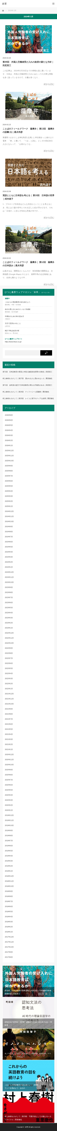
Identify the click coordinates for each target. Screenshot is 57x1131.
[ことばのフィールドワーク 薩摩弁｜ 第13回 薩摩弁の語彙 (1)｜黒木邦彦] (28, 106)
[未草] (24, 4)
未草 (26, 1127)
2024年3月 (9, 557)
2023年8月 (9, 592)
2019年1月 (9, 871)
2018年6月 (9, 906)
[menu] (53, 3)
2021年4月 (9, 734)
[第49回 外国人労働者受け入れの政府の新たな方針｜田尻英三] (28, 39)
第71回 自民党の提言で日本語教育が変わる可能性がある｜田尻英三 (27, 385)
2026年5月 (9, 425)
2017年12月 (9, 937)
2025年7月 (9, 476)
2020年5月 (9, 790)
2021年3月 (9, 739)
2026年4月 (9, 430)
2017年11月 (9, 942)
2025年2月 (9, 501)
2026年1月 (9, 445)
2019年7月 (9, 841)
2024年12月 (9, 511)
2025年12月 (9, 451)
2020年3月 (9, 800)
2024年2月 (9, 562)
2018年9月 (9, 891)
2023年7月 (9, 597)
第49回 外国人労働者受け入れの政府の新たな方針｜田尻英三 (28, 64)
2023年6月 (9, 602)
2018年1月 (9, 932)
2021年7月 (9, 719)
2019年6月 (9, 846)
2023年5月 (9, 608)
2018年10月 (9, 886)
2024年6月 (9, 542)
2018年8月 (9, 896)
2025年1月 (9, 506)
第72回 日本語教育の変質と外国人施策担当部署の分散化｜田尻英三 (27, 372)
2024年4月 (9, 552)
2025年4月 (9, 491)
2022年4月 (9, 673)
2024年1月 (9, 567)
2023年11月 (9, 577)
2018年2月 (9, 927)
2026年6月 (9, 420)
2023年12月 (9, 572)
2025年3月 (9, 496)
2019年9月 (9, 830)
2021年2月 (9, 744)
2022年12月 (9, 633)
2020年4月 (9, 795)
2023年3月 (9, 618)
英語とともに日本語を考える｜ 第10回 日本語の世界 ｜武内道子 (28, 197)
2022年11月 (9, 638)
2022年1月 (9, 689)
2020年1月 (9, 810)
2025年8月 (9, 471)
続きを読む (49, 84)
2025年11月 (9, 456)
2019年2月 (9, 866)
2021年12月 (9, 694)
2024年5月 (9, 547)
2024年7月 (9, 537)
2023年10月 (9, 582)
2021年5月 (9, 729)
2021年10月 (9, 704)
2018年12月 (9, 876)
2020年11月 (9, 760)
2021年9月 (9, 709)
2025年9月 (9, 466)
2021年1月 (9, 749)
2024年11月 (9, 516)
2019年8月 (9, 836)
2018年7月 (9, 901)
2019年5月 (9, 851)
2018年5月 (9, 912)
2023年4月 (9, 613)
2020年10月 (9, 765)
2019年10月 (9, 825)
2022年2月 (9, 684)
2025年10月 (9, 461)
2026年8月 (9, 415)
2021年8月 (9, 714)
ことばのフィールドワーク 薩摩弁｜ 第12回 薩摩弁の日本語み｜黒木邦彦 (28, 264)
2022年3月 (9, 678)
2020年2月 (9, 805)
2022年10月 (9, 643)
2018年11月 (9, 881)
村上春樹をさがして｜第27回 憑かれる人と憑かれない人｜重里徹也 (27, 378)
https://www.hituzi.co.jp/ (13, 342)
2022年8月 (9, 653)
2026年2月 (9, 440)
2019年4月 (9, 856)
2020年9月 (9, 770)
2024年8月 (9, 532)
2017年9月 (9, 952)
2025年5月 (9, 486)
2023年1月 (9, 628)
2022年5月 (9, 668)
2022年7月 (9, 658)
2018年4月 (9, 917)
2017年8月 (9, 957)
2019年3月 (9, 861)
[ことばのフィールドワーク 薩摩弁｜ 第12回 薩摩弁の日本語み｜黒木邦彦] (28, 239)
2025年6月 (9, 481)
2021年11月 (9, 699)
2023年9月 (9, 587)
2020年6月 (9, 785)
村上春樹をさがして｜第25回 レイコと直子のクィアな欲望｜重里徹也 (28, 398)
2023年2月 (9, 623)
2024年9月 (9, 527)
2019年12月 (9, 815)
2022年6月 (9, 663)
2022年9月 (9, 648)
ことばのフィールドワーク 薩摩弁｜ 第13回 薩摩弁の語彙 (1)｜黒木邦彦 (28, 130)
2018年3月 (9, 922)
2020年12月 (9, 754)
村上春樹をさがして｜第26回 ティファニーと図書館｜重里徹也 (26, 392)
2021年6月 (9, 724)
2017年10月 (9, 947)
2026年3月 (9, 435)
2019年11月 (9, 820)
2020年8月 (9, 775)
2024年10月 (9, 521)
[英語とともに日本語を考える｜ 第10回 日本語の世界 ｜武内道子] (28, 172)
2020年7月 (9, 780)
